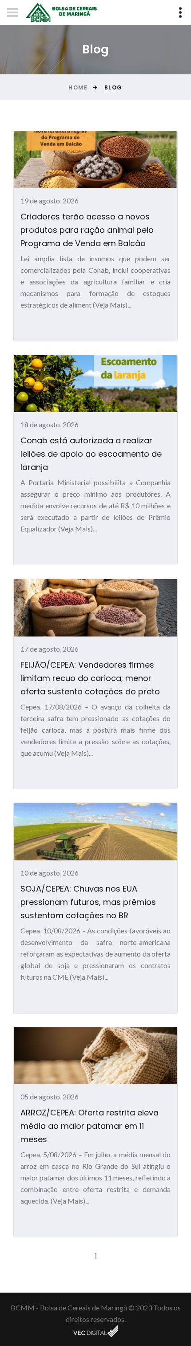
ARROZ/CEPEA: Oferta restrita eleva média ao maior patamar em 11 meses (89, 1126)
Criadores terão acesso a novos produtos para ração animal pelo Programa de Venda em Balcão (87, 230)
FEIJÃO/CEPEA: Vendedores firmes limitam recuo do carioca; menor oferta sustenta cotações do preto (90, 678)
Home (78, 87)
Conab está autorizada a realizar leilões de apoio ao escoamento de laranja (91, 454)
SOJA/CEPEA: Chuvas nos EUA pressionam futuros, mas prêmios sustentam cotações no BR (88, 902)
